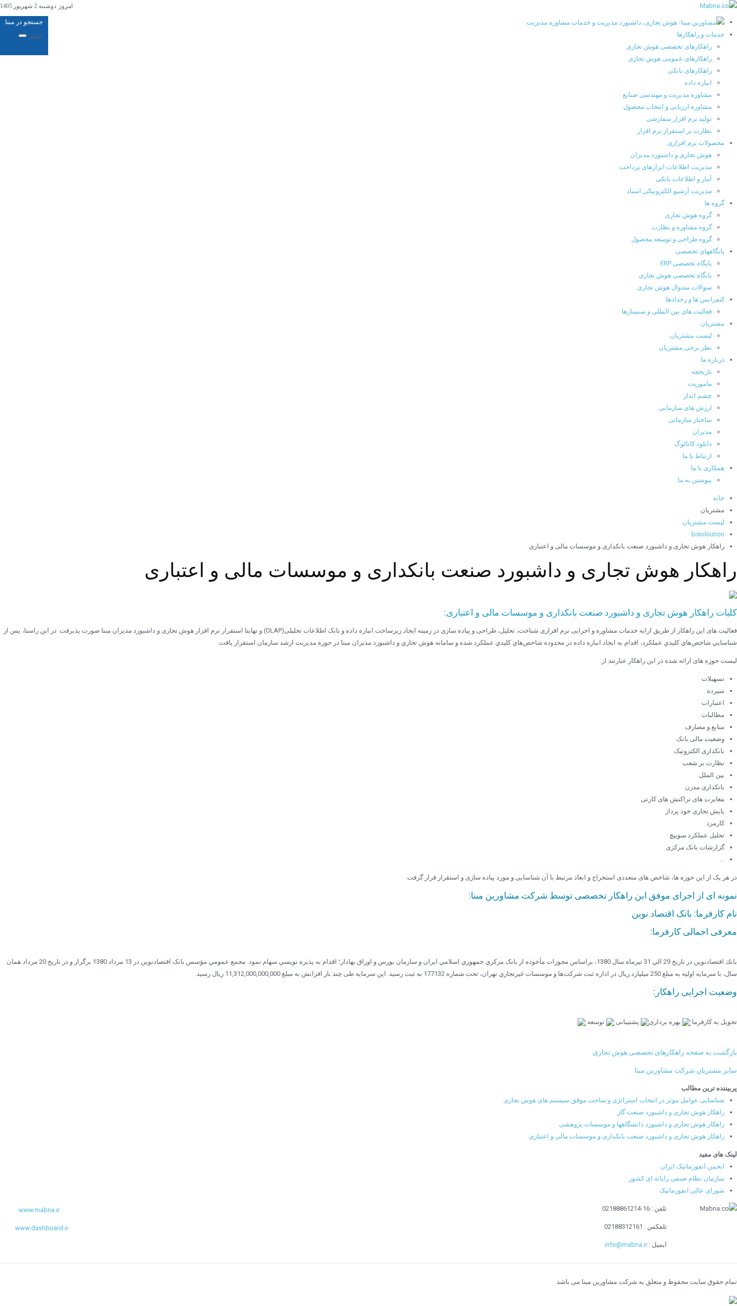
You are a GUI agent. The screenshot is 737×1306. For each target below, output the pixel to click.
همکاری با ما (707, 468)
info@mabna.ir (626, 1244)
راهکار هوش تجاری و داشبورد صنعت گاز (670, 1112)
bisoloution (707, 534)
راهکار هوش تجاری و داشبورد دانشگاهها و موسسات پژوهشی (641, 1124)
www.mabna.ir (39, 1210)
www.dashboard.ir (41, 1228)
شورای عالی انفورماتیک (691, 1190)
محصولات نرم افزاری (695, 143)
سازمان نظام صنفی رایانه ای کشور (676, 1178)
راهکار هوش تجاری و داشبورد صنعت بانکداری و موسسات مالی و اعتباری (626, 1136)
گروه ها (714, 203)
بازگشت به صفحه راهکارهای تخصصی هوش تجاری (665, 1052)
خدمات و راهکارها (700, 34)
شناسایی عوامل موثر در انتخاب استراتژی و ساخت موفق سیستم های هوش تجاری (613, 1100)
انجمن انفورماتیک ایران (692, 1166)
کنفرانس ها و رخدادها (695, 299)
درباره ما (712, 359)
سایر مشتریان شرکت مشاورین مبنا (686, 1070)
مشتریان (712, 323)
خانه (718, 498)
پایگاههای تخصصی (699, 251)
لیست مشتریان (703, 522)
